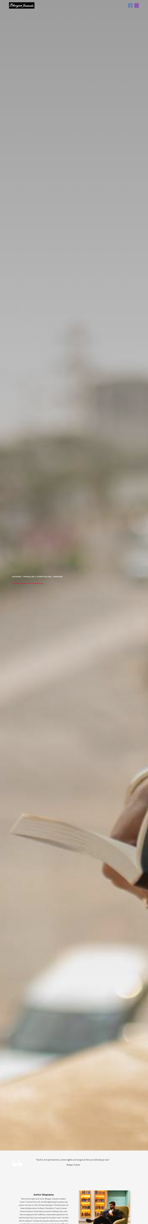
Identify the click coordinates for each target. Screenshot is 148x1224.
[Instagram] (136, 5)
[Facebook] (130, 5)
